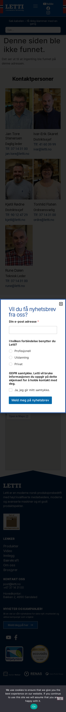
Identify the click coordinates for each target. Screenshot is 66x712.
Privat (18, 364)
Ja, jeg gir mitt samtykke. (32, 390)
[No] (60, 698)
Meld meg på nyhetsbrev (30, 400)
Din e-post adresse (24, 321)
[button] (61, 304)
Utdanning (21, 357)
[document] (33, 356)
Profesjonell (22, 351)
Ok (34, 706)
